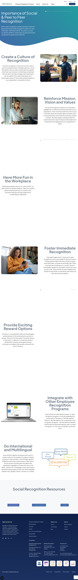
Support (70, 1)
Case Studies (54, 526)
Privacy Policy (66, 571)
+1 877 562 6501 (51, 551)
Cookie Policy (57, 571)
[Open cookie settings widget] (2, 577)
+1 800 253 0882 (37, 553)
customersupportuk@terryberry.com (68, 554)
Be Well (30, 529)
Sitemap (74, 571)
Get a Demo (72, 4)
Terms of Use (49, 571)
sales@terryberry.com (34, 556)
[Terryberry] (6, 4)
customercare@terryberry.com (51, 554)
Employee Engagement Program (36, 521)
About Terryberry (68, 524)
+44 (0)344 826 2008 (67, 553)
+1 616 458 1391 (34, 554)
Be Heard (31, 526)
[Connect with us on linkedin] (3, 538)
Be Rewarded (32, 533)
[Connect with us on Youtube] (5, 538)
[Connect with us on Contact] (11, 538)
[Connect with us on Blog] (8, 538)
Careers (66, 526)
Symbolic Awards (33, 536)
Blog (75, 1)
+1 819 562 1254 (49, 553)
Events (52, 524)
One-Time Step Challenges (35, 531)
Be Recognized (32, 524)
